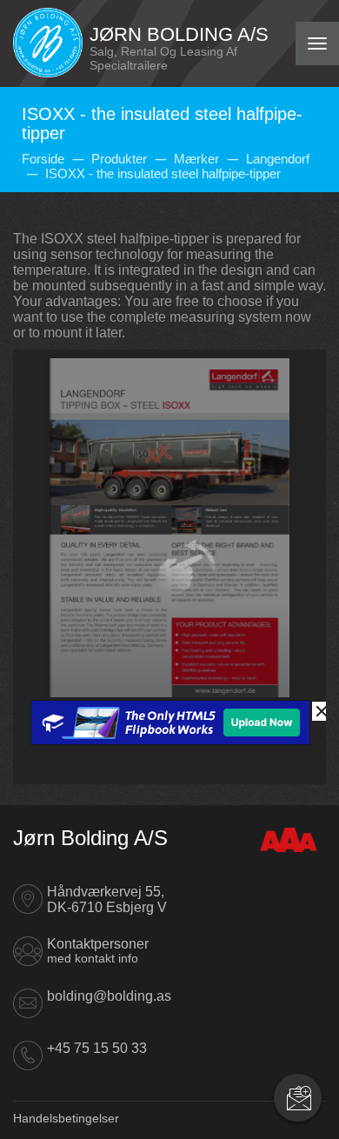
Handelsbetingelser (66, 1118)
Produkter (119, 158)
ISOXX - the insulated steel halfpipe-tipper (163, 173)
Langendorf (277, 158)
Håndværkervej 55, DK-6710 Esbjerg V (107, 899)
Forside (43, 158)
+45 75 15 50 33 (97, 1048)
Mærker (196, 158)
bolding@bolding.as (109, 996)
